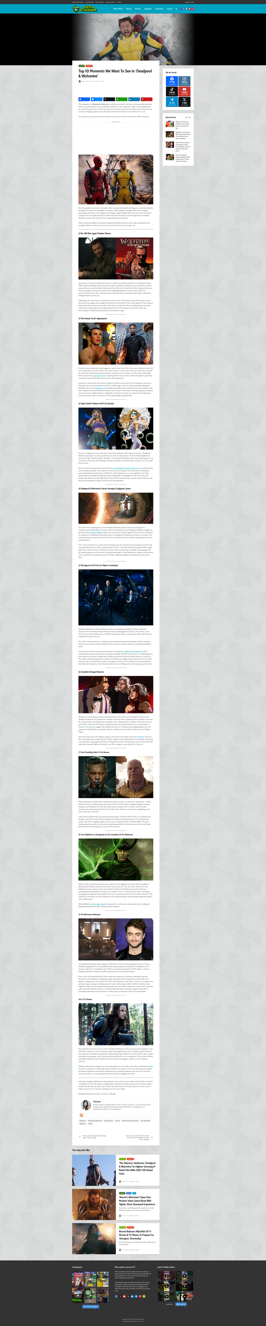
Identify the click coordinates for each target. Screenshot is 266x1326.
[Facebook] (116, 1296)
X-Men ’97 (141, 737)
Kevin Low (125, 1181)
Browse (129, 9)
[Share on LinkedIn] (134, 99)
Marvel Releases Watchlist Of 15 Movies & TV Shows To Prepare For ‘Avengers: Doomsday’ (136, 1235)
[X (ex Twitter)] (128, 1296)
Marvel (117, 1121)
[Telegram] (136, 1296)
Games (129, 1193)
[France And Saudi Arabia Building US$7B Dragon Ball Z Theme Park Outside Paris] (170, 157)
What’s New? (118, 9)
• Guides (118, 2)
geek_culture (78, 1273)
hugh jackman (108, 1121)
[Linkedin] (132, 1296)
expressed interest (98, 376)
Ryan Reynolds (145, 1121)
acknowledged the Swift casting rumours (127, 468)
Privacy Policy (126, 1321)
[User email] (81, 1115)
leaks (90, 727)
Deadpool (82, 1121)
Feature (82, 66)
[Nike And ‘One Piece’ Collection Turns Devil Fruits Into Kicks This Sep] (170, 124)
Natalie (83, 81)
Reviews (138, 9)
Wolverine (82, 1124)
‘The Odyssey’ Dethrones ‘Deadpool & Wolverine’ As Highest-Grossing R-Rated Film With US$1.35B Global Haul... (137, 1168)
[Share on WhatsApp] (121, 99)
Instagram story (99, 388)
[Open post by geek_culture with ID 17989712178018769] (103, 1295)
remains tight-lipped (98, 904)
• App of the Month (109, 2)
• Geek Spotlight (98, 2)
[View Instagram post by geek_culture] (82, 1285)
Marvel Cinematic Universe (130, 1121)
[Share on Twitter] (109, 99)
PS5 (134, 1193)
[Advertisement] (116, 90)
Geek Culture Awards (78, 2)
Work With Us (135, 1321)
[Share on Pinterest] (146, 99)
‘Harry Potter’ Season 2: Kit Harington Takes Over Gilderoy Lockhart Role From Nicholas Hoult (183, 147)
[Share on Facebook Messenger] (97, 99)
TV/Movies (89, 66)
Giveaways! (159, 9)
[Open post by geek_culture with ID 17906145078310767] (78, 1279)
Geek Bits (122, 1159)
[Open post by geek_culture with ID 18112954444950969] (90, 1279)
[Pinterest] (140, 1296)
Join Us (141, 1321)
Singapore (148, 9)
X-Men (90, 1124)
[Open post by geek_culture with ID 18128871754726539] (103, 1279)
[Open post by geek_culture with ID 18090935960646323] (78, 1295)
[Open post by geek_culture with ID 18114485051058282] (90, 1295)
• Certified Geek (88, 2)
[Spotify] (144, 1296)
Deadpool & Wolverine (95, 1121)
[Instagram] (120, 1296)
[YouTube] (124, 1296)
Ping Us (169, 9)
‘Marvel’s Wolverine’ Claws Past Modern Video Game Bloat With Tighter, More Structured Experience (137, 1201)
